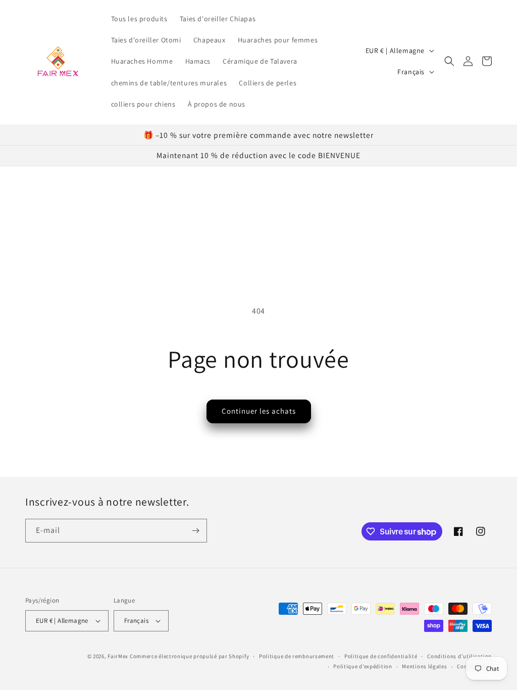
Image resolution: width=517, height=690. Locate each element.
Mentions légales (424, 666)
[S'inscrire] (195, 531)
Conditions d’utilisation (459, 656)
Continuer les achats (259, 411)
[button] (449, 61)
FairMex (118, 656)
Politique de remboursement (296, 656)
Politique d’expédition (362, 666)
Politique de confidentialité (381, 656)
